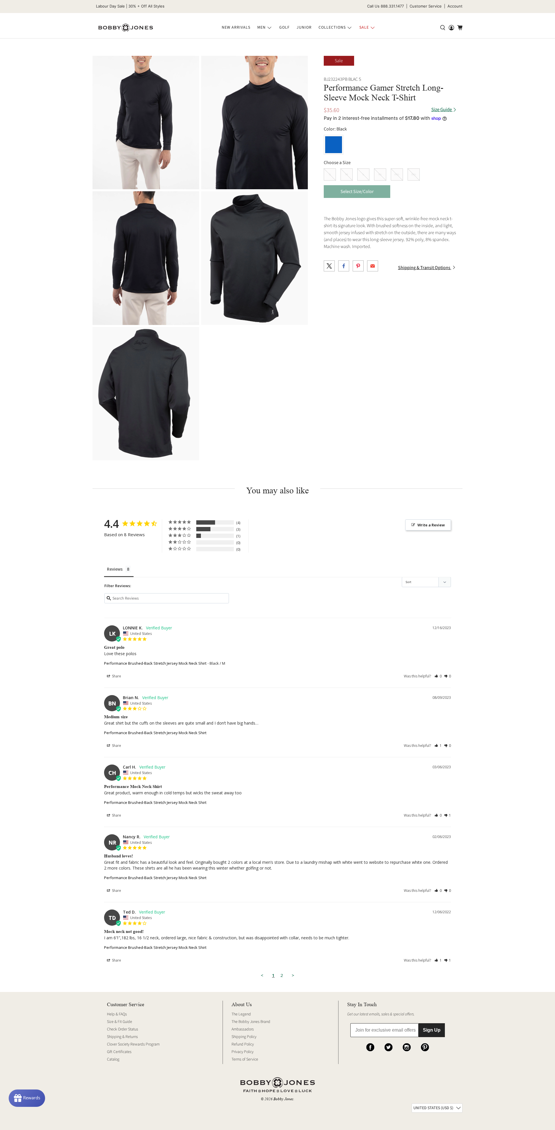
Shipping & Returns (122, 1037)
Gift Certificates (119, 1052)
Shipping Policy (244, 1037)
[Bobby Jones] (125, 28)
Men (261, 27)
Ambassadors (243, 1029)
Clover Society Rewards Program (133, 1044)
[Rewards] (27, 1098)
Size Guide (442, 110)
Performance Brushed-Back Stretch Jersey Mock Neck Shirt (155, 663)
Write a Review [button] (431, 525)
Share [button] (116, 676)
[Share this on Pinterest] (358, 265)
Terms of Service (245, 1059)
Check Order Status (122, 1029)
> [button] (293, 975)
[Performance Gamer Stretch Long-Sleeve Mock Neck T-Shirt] (145, 122)
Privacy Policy (243, 1052)
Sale (364, 27)
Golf (284, 27)
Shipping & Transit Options (424, 267)
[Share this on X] (329, 265)
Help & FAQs (117, 1014)
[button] (438, 676)
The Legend (241, 1014)
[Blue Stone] (333, 145)
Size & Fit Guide (119, 1022)
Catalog (113, 1059)
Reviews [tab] (115, 569)
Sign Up (432, 1030)
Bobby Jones (283, 1099)
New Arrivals (236, 27)
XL (380, 174)
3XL (413, 174)
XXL (396, 174)
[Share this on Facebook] (343, 265)
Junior (304, 27)
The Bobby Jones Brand (251, 1022)
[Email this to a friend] (372, 265)
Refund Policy (243, 1044)
